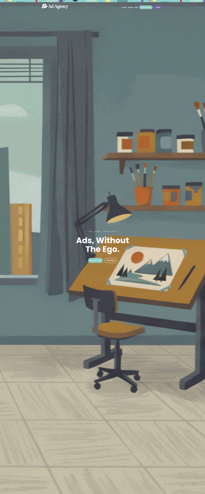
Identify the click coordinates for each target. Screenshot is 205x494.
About (130, 7)
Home (124, 7)
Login (158, 7)
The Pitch (110, 260)
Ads (136, 7)
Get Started (146, 7)
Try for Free (95, 260)
